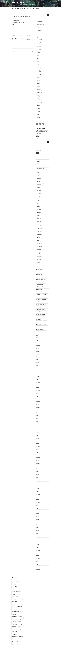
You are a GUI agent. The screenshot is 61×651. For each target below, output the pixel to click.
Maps (41, 307)
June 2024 (37, 376)
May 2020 (37, 452)
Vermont (38, 253)
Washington (38, 256)
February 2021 (38, 438)
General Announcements (39, 24)
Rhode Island (38, 244)
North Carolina (39, 90)
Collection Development (39, 284)
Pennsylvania (38, 98)
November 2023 (38, 387)
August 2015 (37, 541)
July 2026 (37, 337)
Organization (42, 312)
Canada (38, 31)
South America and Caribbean (41, 36)
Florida (38, 197)
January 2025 (37, 365)
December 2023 (38, 385)
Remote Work (38, 99)
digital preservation (44, 292)
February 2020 (38, 457)
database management (39, 289)
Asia (37, 28)
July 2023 (37, 393)
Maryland (38, 71)
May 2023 (37, 396)
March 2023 (37, 399)
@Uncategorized (38, 163)
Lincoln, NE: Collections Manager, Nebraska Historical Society (22, 36)
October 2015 (38, 538)
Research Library (38, 327)
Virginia (38, 111)
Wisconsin (38, 117)
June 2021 (37, 432)
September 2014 (38, 558)
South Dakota (38, 247)
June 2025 (37, 357)
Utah (37, 108)
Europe (38, 33)
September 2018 (38, 483)
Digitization (37, 296)
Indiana (38, 61)
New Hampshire (39, 228)
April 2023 (37, 398)
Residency (43, 327)
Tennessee (38, 105)
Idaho (37, 58)
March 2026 (37, 343)
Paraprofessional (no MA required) (40, 314)
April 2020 (37, 454)
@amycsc (18, 22)
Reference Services (38, 324)
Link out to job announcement (16, 20)
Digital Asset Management (39, 291)
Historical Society (45, 302)
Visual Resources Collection (44, 332)
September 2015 (38, 539)
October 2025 (38, 351)
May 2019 (37, 471)
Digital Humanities (38, 292)
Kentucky (38, 65)
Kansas (38, 64)
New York (38, 89)
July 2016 (37, 524)
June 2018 (37, 488)
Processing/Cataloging (39, 319)
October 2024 (38, 370)
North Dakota (38, 92)
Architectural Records (15, 589)
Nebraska (38, 225)
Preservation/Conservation (44, 317)
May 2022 (37, 415)
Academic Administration (15, 584)
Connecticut (38, 194)
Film (36, 299)
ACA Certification (45, 271)
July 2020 (37, 449)
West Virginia (38, 115)
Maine (37, 70)
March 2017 (37, 511)
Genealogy (37, 301)
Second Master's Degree (39, 329)
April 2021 (37, 435)
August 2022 (37, 410)
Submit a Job (37, 8)
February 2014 (38, 569)
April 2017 (37, 510)
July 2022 (37, 412)
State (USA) (37, 184)
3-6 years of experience (39, 269)
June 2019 (37, 469)
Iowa (37, 62)
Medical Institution (38, 309)
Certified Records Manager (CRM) (16, 594)
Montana (38, 80)
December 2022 (38, 404)
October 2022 (38, 407)
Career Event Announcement (40, 21)
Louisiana (38, 68)
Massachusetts (39, 73)
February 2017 (38, 513)
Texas (37, 250)
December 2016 (38, 516)
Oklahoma (38, 95)
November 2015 (38, 536)
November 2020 (38, 443)
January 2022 (37, 421)
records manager (42, 322)
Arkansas (38, 46)
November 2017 (38, 499)
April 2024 (37, 379)
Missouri (38, 222)
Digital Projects (38, 294)
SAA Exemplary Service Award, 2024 (20, 8)
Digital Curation (46, 291)
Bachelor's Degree (43, 279)
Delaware (38, 52)
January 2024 (37, 384)
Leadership (41, 306)
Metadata (43, 309)
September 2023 (38, 390)
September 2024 (38, 371)
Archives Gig (18, 3)
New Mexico (38, 231)
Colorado (38, 49)
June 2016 (37, 525)
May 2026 (37, 340)
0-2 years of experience (15, 579)
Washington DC (39, 114)
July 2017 (37, 505)
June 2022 (37, 413)
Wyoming (38, 118)
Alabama (38, 42)
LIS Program (45, 306)
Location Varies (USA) (40, 67)
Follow (37, 136)
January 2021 (37, 440)
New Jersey (38, 86)
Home (12, 8)
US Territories (38, 37)
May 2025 (37, 359)
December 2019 (38, 460)
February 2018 (38, 494)
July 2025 (37, 356)
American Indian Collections (40, 276)
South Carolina (39, 102)
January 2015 (37, 552)
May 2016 (37, 527)
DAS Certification (46, 287)
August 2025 (37, 354)
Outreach (46, 312)
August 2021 (37, 429)
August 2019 (37, 466)
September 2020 (38, 446)
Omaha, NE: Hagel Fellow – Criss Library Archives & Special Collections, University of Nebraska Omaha (15, 37)
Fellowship (46, 297)
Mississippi (38, 77)
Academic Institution (39, 274)
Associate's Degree (21, 589)
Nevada (38, 83)
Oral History (37, 312)
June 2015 (37, 544)
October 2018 (38, 482)
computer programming (39, 286)
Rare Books (37, 322)
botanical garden (38, 281)
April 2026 (37, 342)
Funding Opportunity (38, 166)
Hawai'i (38, 200)
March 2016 (37, 530)
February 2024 (38, 382)
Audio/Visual (38, 279)
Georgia (38, 55)
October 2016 (38, 519)
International (37, 169)
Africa (37, 27)
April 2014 (37, 566)
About (27, 8)
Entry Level (37, 297)
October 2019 (38, 463)
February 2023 (38, 401)
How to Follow (32, 8)
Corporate (41, 287)
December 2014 (38, 553)
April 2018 (37, 491)
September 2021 (38, 427)
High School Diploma (39, 302)
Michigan (38, 74)
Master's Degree (45, 307)
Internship (37, 306)
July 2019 (37, 468)
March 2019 (37, 474)
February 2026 (38, 345)
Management (38, 307)
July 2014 (37, 561)
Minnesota (38, 219)
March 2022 (37, 418)
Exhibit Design (42, 297)
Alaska (38, 43)
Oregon (38, 96)
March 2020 (37, 455)
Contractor (37, 287)
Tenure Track (38, 332)
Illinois (37, 203)
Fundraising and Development (42, 299)
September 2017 (38, 502)
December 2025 (38, 348)
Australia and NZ (39, 30)
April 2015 (37, 547)
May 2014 (37, 564)
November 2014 (38, 555)
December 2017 (38, 497)
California (38, 191)
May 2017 (37, 508)
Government (41, 301)
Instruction (44, 304)
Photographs (38, 317)
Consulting (45, 286)
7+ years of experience (39, 271)
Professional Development (39, 39)
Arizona (38, 45)
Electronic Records (42, 296)
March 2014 (37, 567)
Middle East (38, 34)
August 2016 (37, 522)
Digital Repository (43, 294)
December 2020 (38, 441)
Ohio (37, 93)
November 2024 (38, 368)
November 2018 (38, 480)
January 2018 (37, 496)
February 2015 (38, 550)
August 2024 (37, 373)
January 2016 (37, 533)
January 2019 (37, 477)
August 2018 (37, 485)
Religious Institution (45, 324)
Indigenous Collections (39, 304)
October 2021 (37, 426)
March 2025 (37, 362)
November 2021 (38, 424)
